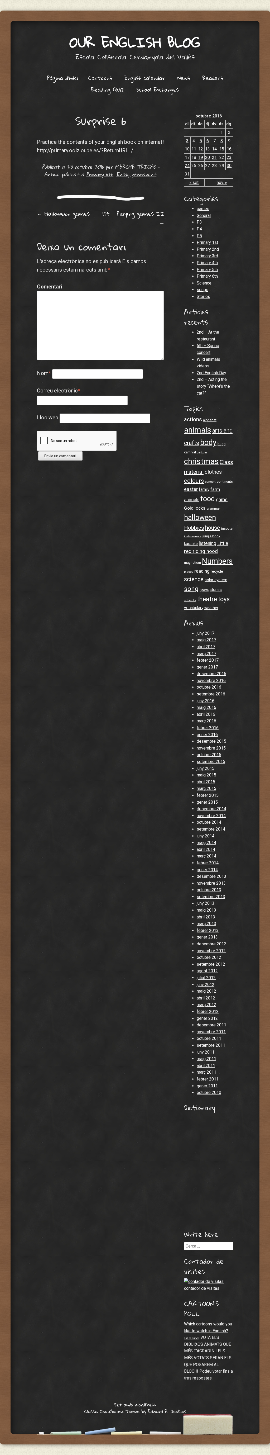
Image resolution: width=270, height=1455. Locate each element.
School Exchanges (157, 89)
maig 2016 (206, 707)
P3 (199, 222)
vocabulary (193, 607)
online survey (191, 1338)
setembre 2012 (211, 964)
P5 (199, 235)
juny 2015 (205, 768)
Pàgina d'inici (62, 78)
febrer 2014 (208, 862)
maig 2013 (206, 910)
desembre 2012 (211, 943)
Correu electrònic (58, 390)
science (194, 579)
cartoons (202, 452)
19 (200, 157)
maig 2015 (206, 775)
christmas (201, 461)
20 (207, 157)
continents (225, 482)
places (188, 572)
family (204, 489)
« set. (194, 182)
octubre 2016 (209, 687)
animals (197, 429)
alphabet (209, 420)
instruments (192, 536)
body (208, 442)
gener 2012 (207, 1018)
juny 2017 (205, 633)
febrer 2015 (208, 795)
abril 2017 (206, 646)
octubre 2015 (209, 754)
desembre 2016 (211, 673)
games (203, 208)
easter (191, 489)
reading (202, 571)
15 (221, 148)
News (183, 78)
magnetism (192, 563)
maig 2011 (206, 1058)
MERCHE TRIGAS (135, 166)
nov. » (222, 182)
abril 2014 (206, 849)
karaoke (191, 544)
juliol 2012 (206, 977)
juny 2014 (205, 835)
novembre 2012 (211, 950)
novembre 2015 (211, 748)
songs (202, 289)
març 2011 (206, 1072)
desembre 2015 (211, 741)
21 (214, 157)
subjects (190, 600)
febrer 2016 (208, 727)
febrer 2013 (208, 930)
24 (187, 165)
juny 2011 (205, 1052)
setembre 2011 (211, 1045)
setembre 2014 (211, 829)
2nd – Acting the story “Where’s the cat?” (213, 386)
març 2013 (206, 923)
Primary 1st (207, 242)
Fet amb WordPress (135, 1405)
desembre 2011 (211, 1024)
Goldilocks (194, 508)
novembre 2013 (211, 883)
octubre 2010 (209, 1092)
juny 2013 (205, 903)
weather (211, 608)
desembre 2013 (211, 876)
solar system (216, 579)
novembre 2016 (211, 680)
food (207, 499)
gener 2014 (207, 869)
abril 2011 (206, 1065)
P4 (199, 228)
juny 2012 (205, 984)
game (222, 499)
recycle (217, 571)
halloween (200, 517)
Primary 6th (99, 174)
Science (204, 283)
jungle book (211, 536)
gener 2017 (207, 667)
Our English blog (135, 42)
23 (229, 157)
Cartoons (100, 78)
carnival (190, 452)
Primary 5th (207, 269)
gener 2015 (207, 802)
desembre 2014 (211, 808)
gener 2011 (207, 1085)
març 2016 (206, 720)
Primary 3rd (207, 255)
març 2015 (206, 788)
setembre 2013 (211, 896)
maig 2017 (206, 639)
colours (194, 480)
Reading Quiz (107, 89)
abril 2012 (206, 998)
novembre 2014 (211, 815)
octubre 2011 (209, 1038)
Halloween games (63, 213)
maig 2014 (206, 842)
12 (200, 148)
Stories (203, 296)
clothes (213, 472)
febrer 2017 (208, 660)
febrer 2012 (208, 1011)
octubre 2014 (209, 822)
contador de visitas (201, 1288)
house (212, 527)
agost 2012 (207, 970)
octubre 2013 (209, 889)
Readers (212, 78)
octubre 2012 (209, 957)
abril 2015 (206, 781)
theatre (207, 599)
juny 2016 (205, 700)
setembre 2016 (211, 693)
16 (229, 148)
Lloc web (47, 417)
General (204, 215)
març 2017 (206, 653)
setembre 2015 (211, 761)
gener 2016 (207, 734)
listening (207, 543)
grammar (213, 508)
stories (216, 589)
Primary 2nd (208, 249)
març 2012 (206, 1004)
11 (193, 148)
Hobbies (194, 528)
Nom (44, 373)
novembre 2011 (211, 1031)
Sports (204, 590)
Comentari (48, 286)
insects (227, 528)
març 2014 (206, 856)
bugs (221, 444)
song (191, 589)
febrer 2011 (208, 1079)
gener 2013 (207, 937)
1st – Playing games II (133, 218)
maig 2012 (206, 991)
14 (214, 148)
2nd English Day (211, 372)
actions (193, 419)
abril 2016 (206, 714)
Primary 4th (207, 262)
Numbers (217, 561)
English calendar (144, 78)
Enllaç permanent (136, 174)
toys (224, 599)
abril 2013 (206, 917)
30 (229, 165)
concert (210, 482)
